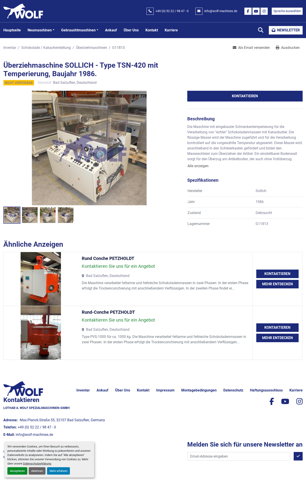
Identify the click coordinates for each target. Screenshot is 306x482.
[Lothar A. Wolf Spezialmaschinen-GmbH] (23, 388)
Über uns (131, 30)
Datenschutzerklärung (37, 463)
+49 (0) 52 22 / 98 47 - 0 (172, 11)
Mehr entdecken (277, 284)
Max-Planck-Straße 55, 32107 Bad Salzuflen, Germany (62, 420)
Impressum (165, 390)
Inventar (83, 390)
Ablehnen (37, 471)
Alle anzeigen (198, 166)
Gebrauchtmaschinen (78, 30)
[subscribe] (298, 456)
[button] (41, 30)
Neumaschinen (40, 30)
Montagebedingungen (199, 390)
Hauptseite (12, 30)
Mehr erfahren (58, 471)
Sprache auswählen (287, 11)
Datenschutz (233, 390)
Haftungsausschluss (266, 390)
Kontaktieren (245, 96)
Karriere (171, 30)
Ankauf (111, 30)
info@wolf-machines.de (220, 11)
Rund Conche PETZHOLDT (108, 258)
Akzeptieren (17, 471)
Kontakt (151, 30)
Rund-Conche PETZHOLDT (108, 312)
